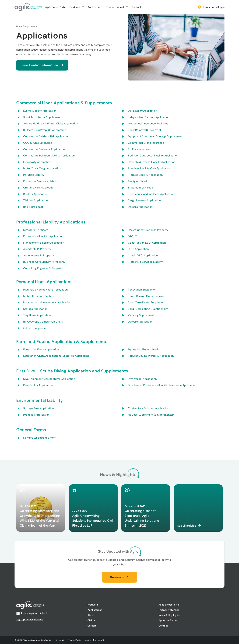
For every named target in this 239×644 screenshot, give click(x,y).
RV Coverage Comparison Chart (43, 321)
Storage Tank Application (38, 408)
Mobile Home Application (38, 296)
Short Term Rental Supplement (42, 117)
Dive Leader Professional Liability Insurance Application (162, 385)
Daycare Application (140, 207)
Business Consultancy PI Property (44, 262)
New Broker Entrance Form (39, 437)
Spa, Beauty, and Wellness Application (151, 194)
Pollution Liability (33, 175)
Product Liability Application (145, 175)
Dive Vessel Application (142, 379)
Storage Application (35, 309)
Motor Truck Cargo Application (42, 168)
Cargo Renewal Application (144, 200)
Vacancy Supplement (141, 315)
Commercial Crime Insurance (146, 143)
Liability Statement (94, 640)
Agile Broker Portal (55, 7)
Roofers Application (35, 194)
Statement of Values (140, 187)
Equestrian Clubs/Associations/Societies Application (56, 356)
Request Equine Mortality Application (151, 356)
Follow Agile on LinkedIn (34, 613)
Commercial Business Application (44, 149)
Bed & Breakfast (33, 207)
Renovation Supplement (142, 289)
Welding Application (35, 200)
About (120, 7)
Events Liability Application (40, 111)
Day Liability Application (142, 111)
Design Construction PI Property (148, 230)
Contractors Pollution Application (148, 408)
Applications (95, 7)
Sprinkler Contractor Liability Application (153, 155)
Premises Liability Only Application (149, 168)
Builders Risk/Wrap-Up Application (44, 130)
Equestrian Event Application (41, 349)
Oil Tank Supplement (35, 328)
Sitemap (60, 640)
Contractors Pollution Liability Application (49, 155)
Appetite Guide (168, 620)
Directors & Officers (35, 230)
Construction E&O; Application (147, 242)
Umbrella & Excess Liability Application (151, 162)
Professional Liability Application (43, 236)
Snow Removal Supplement (144, 130)
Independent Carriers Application (148, 117)
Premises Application (36, 414)
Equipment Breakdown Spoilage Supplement (155, 136)
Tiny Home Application (37, 315)
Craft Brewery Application (39, 187)
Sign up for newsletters (29, 619)
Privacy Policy (74, 640)
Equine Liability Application (144, 349)
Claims (110, 7)
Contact (136, 7)
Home (19, 26)
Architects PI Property (37, 249)
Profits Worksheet (139, 149)
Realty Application (139, 181)
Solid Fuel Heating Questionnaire (148, 309)
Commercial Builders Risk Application (46, 136)
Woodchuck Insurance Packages (148, 123)
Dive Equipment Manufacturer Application (49, 379)
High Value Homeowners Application (45, 289)
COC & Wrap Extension (37, 143)
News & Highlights (169, 615)
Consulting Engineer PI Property (43, 268)
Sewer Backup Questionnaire (146, 296)
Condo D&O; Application (143, 255)
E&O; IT (132, 236)
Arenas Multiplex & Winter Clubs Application (50, 123)
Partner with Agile (169, 609)
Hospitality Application (37, 162)
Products (75, 7)
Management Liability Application (43, 242)
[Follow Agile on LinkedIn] (18, 613)
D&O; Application (138, 249)
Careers (91, 625)
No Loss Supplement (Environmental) (151, 414)
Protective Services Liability (40, 181)
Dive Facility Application (38, 385)
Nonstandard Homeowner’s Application (47, 302)
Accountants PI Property (38, 255)
